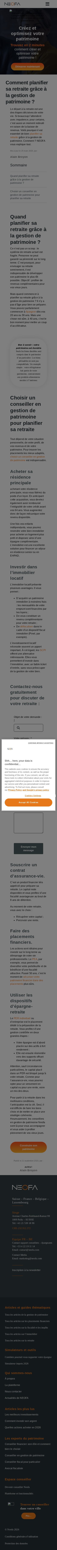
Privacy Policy (15, 790)
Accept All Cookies (28, 802)
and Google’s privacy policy (35, 790)
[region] (28, 775)
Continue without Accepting (40, 743)
